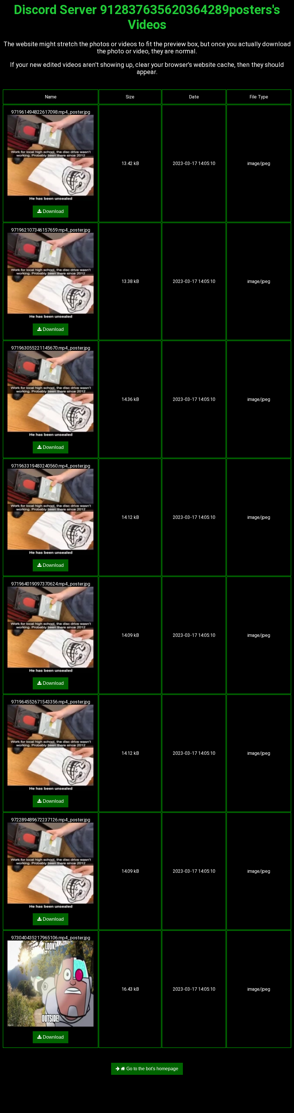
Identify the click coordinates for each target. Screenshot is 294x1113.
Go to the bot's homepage (151, 1068)
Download (53, 211)
